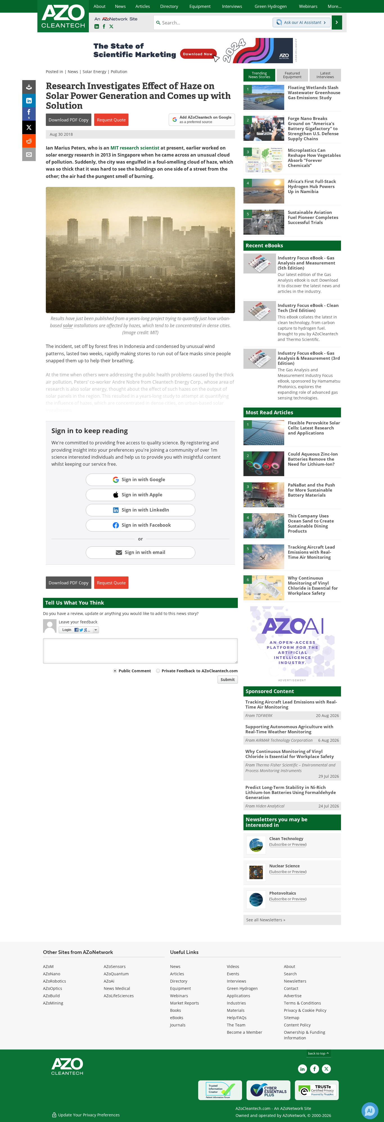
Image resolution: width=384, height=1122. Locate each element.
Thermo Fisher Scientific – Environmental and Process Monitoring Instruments (290, 767)
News (73, 71)
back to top (317, 1053)
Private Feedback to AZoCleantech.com (200, 670)
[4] (263, 190)
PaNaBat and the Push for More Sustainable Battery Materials (311, 490)
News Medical (117, 988)
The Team (236, 1025)
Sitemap (291, 1017)
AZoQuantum (116, 973)
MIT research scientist (134, 148)
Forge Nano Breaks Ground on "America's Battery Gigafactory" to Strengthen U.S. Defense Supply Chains (313, 128)
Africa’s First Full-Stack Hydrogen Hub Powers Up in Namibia (312, 186)
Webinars (179, 995)
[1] (263, 96)
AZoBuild (51, 995)
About (289, 966)
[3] (263, 159)
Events (233, 973)
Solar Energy (94, 71)
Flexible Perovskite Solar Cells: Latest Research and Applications (314, 428)
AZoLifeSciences (119, 995)
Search (290, 973)
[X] (29, 127)
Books (175, 1010)
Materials (236, 1010)
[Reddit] (29, 141)
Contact (291, 988)
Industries (236, 1003)
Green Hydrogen (242, 988)
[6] (263, 587)
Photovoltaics (282, 893)
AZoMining (53, 1003)
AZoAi (109, 981)
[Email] (29, 154)
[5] (263, 221)
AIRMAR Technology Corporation (284, 740)
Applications (238, 995)
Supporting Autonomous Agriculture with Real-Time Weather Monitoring (289, 729)
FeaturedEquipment (292, 75)
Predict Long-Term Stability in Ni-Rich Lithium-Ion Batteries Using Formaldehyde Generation (290, 792)
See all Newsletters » (265, 919)
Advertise (293, 995)
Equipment (180, 988)
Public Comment (135, 670)
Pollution (119, 71)
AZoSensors (115, 966)
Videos (233, 966)
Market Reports (184, 1003)
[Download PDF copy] (29, 87)
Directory (178, 981)
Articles (177, 973)
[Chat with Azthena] (370, 1110)
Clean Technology (286, 838)
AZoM (48, 966)
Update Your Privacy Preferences (88, 1115)
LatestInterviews (325, 75)
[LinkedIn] (29, 100)
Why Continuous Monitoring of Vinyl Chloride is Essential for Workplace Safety (313, 585)
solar (68, 325)
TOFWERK (264, 715)
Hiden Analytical (270, 806)
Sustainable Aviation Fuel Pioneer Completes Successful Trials (313, 217)
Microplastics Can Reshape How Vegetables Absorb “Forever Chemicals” (314, 157)
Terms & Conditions (302, 1003)
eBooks (176, 1017)
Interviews (236, 981)
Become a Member (244, 1032)
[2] (263, 127)
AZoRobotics (54, 981)
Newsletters (295, 981)
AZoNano (51, 973)
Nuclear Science (284, 865)
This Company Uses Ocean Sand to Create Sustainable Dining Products (311, 523)
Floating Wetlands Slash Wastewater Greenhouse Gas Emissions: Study (314, 92)
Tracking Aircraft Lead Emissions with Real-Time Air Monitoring (311, 552)
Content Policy (297, 1025)
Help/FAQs (237, 1017)
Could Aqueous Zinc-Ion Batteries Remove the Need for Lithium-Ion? (313, 459)
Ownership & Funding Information (304, 1035)
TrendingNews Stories (259, 75)
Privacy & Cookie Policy (305, 1010)
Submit (228, 679)
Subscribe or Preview (287, 844)
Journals (178, 1025)
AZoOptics (52, 988)
